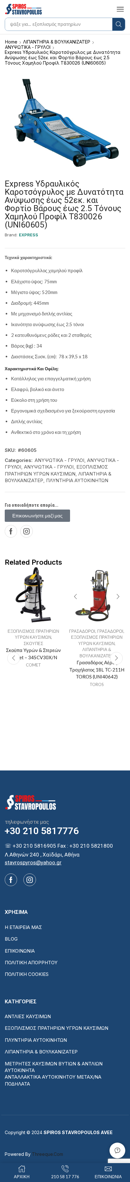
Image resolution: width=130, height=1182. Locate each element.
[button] (120, 9)
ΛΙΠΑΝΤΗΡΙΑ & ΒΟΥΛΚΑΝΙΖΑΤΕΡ (56, 41)
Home (11, 41)
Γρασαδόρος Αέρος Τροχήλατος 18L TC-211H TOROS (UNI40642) (96, 669)
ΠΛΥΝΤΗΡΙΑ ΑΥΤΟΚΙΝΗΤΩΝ (77, 480)
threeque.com (47, 1154)
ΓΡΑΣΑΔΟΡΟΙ (82, 631)
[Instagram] (26, 531)
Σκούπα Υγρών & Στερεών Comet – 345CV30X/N (33, 653)
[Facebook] (11, 531)
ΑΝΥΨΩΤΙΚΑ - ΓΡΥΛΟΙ (27, 47)
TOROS (97, 684)
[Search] (118, 24)
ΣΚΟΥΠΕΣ (33, 643)
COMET (33, 664)
